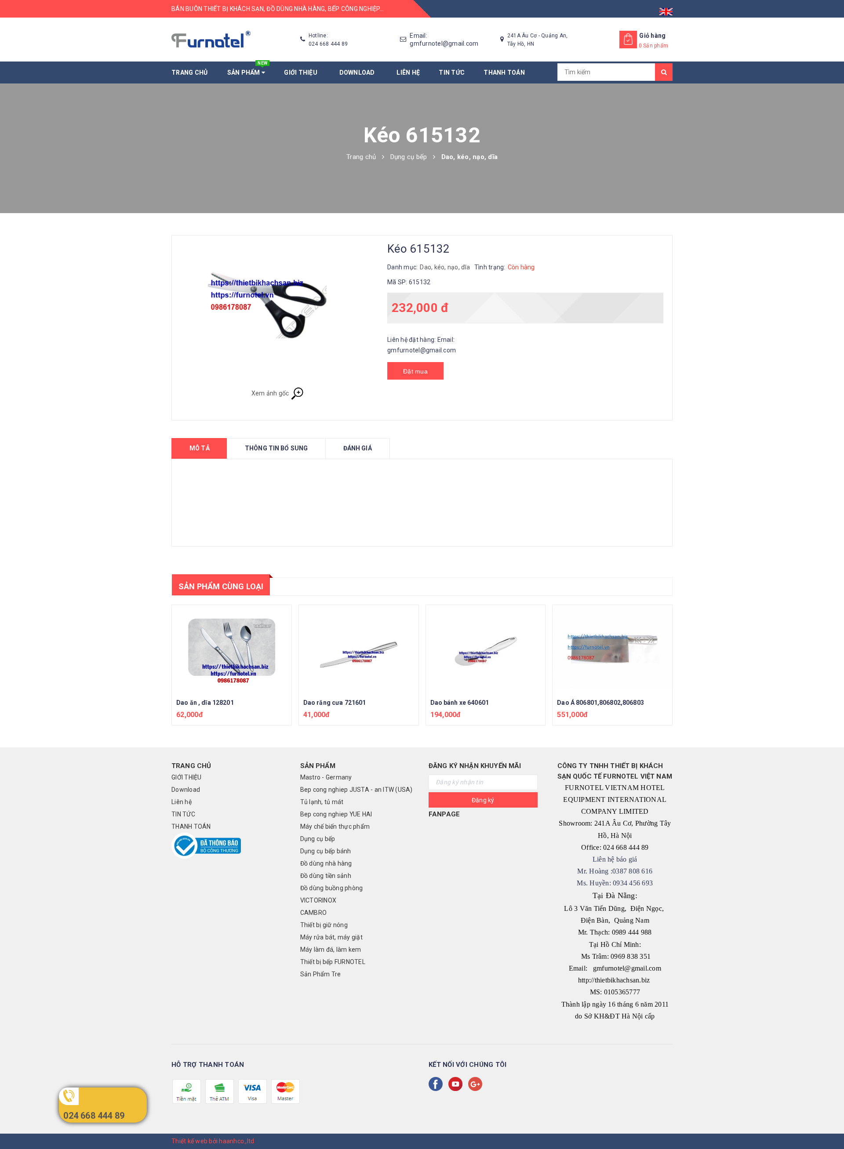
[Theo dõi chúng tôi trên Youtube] (457, 1084)
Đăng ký (483, 800)
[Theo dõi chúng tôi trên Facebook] (437, 1084)
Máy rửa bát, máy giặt (331, 937)
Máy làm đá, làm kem (330, 949)
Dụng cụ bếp (317, 838)
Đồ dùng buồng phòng (331, 888)
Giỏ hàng (652, 35)
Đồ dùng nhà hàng (326, 863)
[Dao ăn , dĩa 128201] (231, 649)
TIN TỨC (452, 72)
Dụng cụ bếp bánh (325, 851)
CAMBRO (313, 912)
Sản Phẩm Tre (320, 974)
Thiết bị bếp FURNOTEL (332, 961)
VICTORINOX (318, 900)
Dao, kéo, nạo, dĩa (445, 267)
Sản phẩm (247, 69)
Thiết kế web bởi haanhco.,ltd (212, 1141)
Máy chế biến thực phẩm (335, 826)
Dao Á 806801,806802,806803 (600, 702)
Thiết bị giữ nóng (324, 924)
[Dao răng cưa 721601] (358, 649)
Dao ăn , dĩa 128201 (205, 702)
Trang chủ (189, 72)
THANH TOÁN (504, 72)
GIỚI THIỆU (302, 72)
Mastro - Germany (326, 777)
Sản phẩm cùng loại (220, 586)
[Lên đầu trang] (828, 1122)
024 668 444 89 (93, 1115)
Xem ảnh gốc (271, 393)
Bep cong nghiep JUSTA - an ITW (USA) (356, 789)
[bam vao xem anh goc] (277, 315)
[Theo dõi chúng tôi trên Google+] (477, 1084)
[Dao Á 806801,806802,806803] (612, 649)
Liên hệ (408, 72)
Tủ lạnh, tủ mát (322, 801)
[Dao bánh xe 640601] (486, 649)
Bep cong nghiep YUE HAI (336, 814)
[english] (666, 8)
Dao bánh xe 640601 (459, 702)
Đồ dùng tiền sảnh (325, 875)
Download (358, 72)
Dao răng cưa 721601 (334, 702)
